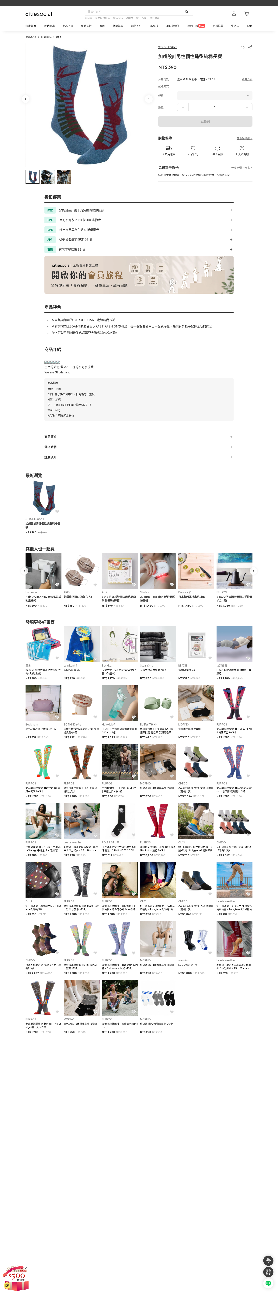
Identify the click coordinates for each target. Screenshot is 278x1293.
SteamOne (146, 665)
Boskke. (107, 665)
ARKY (67, 592)
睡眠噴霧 (154, 17)
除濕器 (88, 17)
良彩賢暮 (222, 665)
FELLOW (222, 592)
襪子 (59, 37)
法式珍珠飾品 (102, 17)
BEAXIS (182, 665)
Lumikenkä (70, 665)
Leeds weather (73, 842)
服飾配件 (31, 37)
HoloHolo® (109, 724)
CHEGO (183, 783)
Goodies (118, 17)
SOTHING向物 (72, 724)
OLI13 (181, 842)
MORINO (183, 724)
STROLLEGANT (35, 518)
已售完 (205, 121)
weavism (183, 960)
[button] (33, 177)
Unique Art (32, 592)
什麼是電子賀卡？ (241, 167)
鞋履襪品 (46, 37)
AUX (104, 592)
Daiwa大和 (184, 592)
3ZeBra (144, 592)
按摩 (144, 17)
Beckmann (32, 724)
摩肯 (28, 665)
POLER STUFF (111, 842)
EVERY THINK (148, 724)
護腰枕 (129, 17)
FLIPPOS (222, 724)
